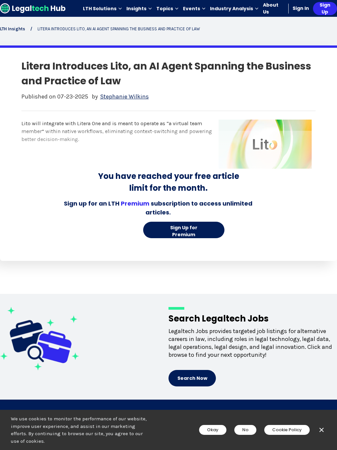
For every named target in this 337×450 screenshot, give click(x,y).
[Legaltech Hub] (33, 8)
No (245, 430)
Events (191, 8)
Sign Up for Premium (183, 231)
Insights (136, 8)
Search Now (192, 378)
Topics (164, 8)
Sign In (301, 8)
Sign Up (325, 8)
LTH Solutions (100, 8)
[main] (168, 225)
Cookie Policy (287, 430)
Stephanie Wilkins (124, 96)
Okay (213, 430)
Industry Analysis (231, 8)
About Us (270, 8)
